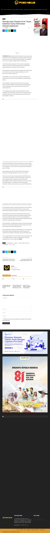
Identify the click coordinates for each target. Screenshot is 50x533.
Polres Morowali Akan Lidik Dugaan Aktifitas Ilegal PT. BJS (26, 260)
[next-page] (5, 290)
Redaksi (6, 27)
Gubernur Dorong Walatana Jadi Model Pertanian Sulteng (26, 286)
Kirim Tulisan (42, 529)
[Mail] (40, 519)
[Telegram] (15, 30)
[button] (48, 12)
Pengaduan (28, 529)
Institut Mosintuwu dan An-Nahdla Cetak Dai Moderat (6, 286)
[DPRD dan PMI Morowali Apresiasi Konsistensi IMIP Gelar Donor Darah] (17, 281)
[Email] (12, 30)
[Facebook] (42, 13)
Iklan (24, 529)
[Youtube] (43, 519)
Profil (18, 529)
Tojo (10, 244)
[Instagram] (44, 13)
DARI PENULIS (14, 275)
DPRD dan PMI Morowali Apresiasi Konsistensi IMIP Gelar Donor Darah (17, 286)
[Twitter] (46, 13)
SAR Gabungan (5, 244)
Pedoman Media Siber (35, 529)
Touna (13, 244)
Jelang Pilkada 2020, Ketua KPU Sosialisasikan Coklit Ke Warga (8, 260)
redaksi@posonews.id (24, 525)
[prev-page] (3, 290)
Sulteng (8, 17)
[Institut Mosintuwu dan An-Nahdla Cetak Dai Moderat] (6, 281)
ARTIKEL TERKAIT (6, 275)
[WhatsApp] (9, 30)
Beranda (3, 17)
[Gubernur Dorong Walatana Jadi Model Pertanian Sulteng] (27, 281)
